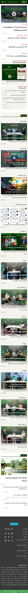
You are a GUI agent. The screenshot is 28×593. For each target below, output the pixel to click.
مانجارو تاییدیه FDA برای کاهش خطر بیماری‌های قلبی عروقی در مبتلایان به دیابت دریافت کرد (14, 98)
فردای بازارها (23, 148)
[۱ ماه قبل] (14, 327)
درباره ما (25, 529)
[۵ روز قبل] (14, 354)
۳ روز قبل (2, 227)
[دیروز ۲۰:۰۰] (14, 14)
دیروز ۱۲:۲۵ (4, 100)
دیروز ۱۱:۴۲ (4, 104)
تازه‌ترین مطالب (22, 88)
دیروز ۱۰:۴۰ (3, 59)
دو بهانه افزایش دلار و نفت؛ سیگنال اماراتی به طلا (16, 168)
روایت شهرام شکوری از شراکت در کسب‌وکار (17, 364)
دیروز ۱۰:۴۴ (3, 50)
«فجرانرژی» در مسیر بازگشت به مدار (20, 495)
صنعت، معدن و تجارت (21, 35)
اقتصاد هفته (23, 121)
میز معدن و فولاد (22, 424)
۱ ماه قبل (2, 339)
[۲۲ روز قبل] (14, 435)
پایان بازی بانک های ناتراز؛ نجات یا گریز (18, 337)
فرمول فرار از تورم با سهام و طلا (20, 281)
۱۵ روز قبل (3, 256)
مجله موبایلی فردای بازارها (19, 62)
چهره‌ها (24, 344)
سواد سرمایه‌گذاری (22, 175)
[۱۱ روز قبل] (14, 131)
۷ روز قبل (2, 283)
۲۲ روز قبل (3, 449)
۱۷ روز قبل (3, 420)
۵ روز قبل (2, 366)
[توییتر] (9, 537)
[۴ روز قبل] (14, 72)
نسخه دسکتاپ (14, 524)
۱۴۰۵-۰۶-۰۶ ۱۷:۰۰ (5, 83)
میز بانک (24, 317)
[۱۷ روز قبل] (14, 408)
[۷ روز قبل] (14, 271)
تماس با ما (24, 531)
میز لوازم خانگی (22, 397)
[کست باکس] (12, 541)
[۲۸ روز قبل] (14, 298)
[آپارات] (5, 537)
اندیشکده (24, 25)
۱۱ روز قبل (2, 143)
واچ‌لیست (24, 370)
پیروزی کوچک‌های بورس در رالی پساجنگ (17, 56)
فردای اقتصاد (14, 1)
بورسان (24, 260)
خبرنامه (25, 537)
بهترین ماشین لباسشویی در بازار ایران (18, 418)
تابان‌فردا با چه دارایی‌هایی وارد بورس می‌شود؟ (16, 479)
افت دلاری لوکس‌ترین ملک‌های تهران (17, 47)
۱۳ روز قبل (3, 170)
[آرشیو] (5, 541)
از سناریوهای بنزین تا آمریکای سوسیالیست (17, 141)
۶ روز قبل (4, 499)
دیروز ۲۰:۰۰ (4, 33)
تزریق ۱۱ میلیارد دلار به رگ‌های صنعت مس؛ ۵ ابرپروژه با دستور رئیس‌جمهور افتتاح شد (15, 488)
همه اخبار (24, 534)
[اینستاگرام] (12, 537)
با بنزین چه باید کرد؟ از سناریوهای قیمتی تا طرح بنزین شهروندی (15, 28)
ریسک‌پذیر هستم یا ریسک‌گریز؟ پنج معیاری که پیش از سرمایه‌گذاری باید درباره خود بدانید (15, 196)
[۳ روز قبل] (14, 215)
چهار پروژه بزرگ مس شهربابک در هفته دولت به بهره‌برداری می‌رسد (16, 504)
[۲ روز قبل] (14, 185)
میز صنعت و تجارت (21, 287)
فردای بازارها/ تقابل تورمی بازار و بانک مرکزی (16, 81)
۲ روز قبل (2, 200)
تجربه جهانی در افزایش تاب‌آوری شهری (17, 38)
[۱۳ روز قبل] (14, 158)
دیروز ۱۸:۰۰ (3, 41)
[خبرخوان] (9, 541)
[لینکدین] (9, 534)
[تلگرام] (12, 534)
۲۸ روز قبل (3, 312)
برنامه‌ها (24, 115)
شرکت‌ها (24, 455)
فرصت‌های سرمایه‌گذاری (20, 204)
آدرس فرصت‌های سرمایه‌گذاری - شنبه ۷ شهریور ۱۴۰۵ (15, 224)
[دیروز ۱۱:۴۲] (14, 381)
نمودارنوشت (23, 44)
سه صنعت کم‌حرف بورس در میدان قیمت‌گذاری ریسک (15, 102)
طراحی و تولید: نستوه (14, 592)
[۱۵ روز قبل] (14, 241)
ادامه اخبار (6, 107)
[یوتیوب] (5, 534)
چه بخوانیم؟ (23, 231)
